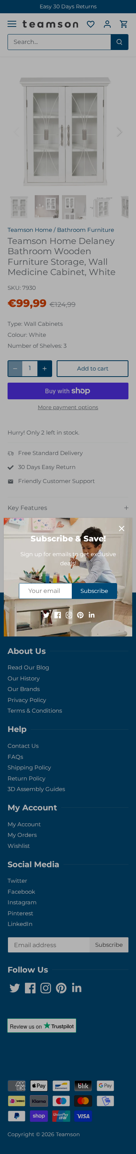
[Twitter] (46, 614)
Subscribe (94, 590)
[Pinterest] (80, 614)
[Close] (121, 528)
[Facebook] (57, 614)
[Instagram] (69, 614)
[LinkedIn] (91, 614)
